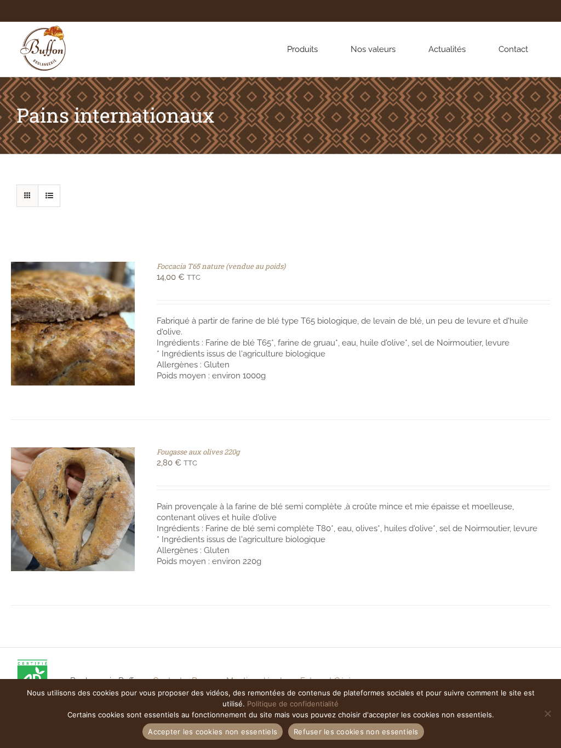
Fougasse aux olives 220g (198, 452)
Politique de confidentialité (293, 703)
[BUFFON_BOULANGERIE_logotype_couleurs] (43, 26)
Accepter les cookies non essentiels (212, 731)
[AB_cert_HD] (32, 663)
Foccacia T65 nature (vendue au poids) (221, 266)
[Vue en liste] (49, 195)
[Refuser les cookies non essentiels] (547, 713)
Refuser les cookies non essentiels (356, 731)
